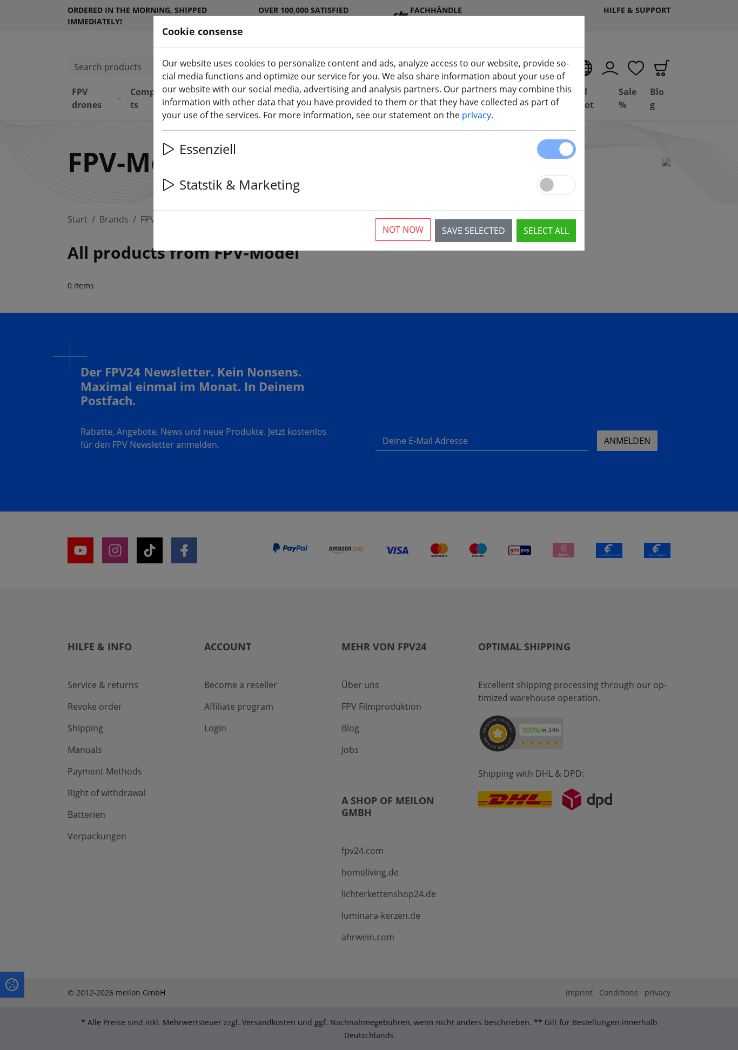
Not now (403, 229)
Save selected (473, 231)
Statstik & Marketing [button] (239, 184)
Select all (546, 231)
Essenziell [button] (207, 149)
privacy (476, 115)
